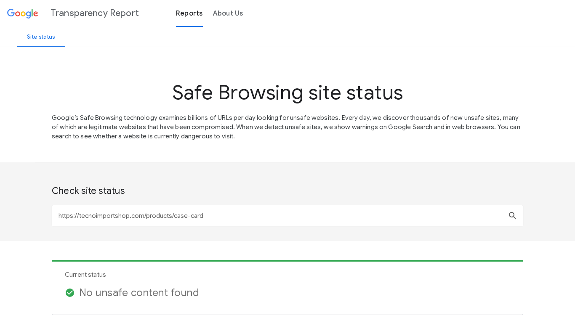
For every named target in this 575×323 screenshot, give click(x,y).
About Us (228, 13)
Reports (189, 13)
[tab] (41, 36)
